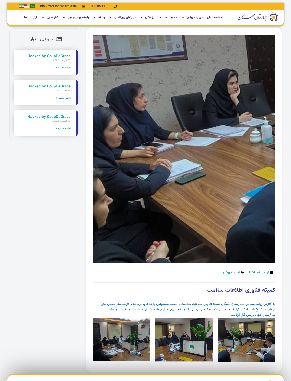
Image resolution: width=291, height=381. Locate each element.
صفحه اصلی (214, 17)
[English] (27, 6)
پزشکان (149, 17)
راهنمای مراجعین (78, 17)
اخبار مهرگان (231, 272)
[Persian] (21, 6)
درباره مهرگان (195, 17)
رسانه (101, 17)
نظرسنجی (52, 17)
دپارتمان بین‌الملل (125, 17)
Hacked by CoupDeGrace (49, 56)
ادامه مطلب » (63, 68)
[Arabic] (32, 6)
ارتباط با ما (30, 17)
